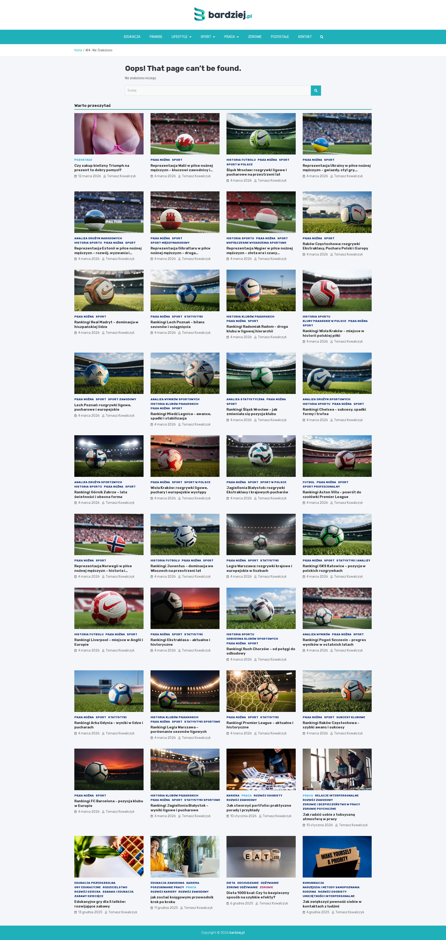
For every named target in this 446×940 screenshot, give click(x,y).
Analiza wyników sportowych (175, 399)
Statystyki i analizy (353, 560)
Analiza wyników (316, 634)
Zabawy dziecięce (88, 896)
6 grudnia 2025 (241, 903)
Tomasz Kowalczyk (121, 176)
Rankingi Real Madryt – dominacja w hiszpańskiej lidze (106, 324)
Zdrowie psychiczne (319, 808)
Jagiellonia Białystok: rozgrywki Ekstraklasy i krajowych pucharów (257, 490)
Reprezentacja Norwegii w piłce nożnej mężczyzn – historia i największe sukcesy (103, 570)
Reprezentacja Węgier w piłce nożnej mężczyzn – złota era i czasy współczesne (259, 252)
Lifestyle (179, 37)
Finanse (156, 37)
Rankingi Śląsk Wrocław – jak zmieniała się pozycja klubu (251, 411)
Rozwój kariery (164, 891)
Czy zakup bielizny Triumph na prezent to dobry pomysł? (101, 168)
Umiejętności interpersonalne (329, 896)
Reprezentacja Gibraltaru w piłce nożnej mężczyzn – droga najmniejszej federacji (180, 252)
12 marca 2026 (89, 176)
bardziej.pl (237, 933)
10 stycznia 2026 (243, 816)
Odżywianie (270, 882)
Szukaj (316, 90)
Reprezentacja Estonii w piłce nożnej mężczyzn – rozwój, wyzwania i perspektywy (108, 252)
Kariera (232, 795)
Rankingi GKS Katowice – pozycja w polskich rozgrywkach (334, 568)
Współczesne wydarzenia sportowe (256, 242)
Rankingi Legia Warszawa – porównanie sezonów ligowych (179, 729)
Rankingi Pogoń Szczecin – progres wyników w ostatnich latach (334, 642)
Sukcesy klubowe (350, 717)
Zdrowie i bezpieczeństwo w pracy (331, 804)
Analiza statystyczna (245, 399)
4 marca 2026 (165, 176)
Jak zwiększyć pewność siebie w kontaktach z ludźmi (332, 904)
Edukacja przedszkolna (94, 882)
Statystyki (193, 316)
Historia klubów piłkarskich (250, 316)
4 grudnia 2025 (317, 912)
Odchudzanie (248, 882)
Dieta (230, 882)
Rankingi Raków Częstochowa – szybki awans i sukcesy (331, 725)
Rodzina (309, 891)
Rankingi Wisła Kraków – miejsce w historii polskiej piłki (333, 333)
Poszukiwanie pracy (167, 887)
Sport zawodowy (122, 399)
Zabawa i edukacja (118, 891)
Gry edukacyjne (87, 887)
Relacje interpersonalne (337, 795)
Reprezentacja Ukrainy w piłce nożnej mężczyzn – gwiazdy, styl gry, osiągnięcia (337, 170)
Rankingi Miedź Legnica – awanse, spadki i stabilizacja (181, 416)
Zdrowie (255, 37)
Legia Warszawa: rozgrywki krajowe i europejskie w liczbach (259, 568)
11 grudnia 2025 (166, 908)
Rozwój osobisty (268, 795)
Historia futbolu (241, 159)
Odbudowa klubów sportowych (252, 638)
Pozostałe (280, 37)
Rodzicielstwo (115, 887)
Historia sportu (88, 242)
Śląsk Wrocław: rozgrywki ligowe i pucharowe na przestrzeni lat (256, 172)
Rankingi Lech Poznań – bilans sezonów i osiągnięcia (178, 324)
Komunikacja (313, 882)
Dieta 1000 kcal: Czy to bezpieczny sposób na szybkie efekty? (257, 895)
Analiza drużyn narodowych (98, 238)
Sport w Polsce (239, 164)
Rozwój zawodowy (241, 800)
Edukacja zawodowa (167, 882)
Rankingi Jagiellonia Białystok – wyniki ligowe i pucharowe (179, 807)
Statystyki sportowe (202, 721)
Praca (229, 37)
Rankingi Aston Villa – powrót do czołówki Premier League (332, 494)
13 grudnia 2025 (90, 912)
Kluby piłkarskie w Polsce (324, 321)
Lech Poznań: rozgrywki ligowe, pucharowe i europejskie (102, 407)
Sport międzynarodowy (170, 242)
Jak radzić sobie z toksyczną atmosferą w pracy (329, 816)
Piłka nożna (160, 159)
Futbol (309, 482)
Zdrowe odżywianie (242, 887)
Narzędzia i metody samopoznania (331, 887)
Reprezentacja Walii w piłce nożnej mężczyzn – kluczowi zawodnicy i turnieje (182, 170)
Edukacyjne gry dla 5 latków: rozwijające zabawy (100, 904)
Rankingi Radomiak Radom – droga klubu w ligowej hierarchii (257, 328)
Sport (206, 37)
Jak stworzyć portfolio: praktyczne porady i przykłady (258, 807)
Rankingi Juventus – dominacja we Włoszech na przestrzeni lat (182, 568)
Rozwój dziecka (87, 891)
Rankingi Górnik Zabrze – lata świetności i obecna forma (100, 494)
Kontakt (305, 37)
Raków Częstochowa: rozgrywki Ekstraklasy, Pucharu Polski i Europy (335, 246)
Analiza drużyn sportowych (326, 399)
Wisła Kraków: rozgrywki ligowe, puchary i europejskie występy (179, 490)
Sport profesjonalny (321, 486)
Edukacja (132, 37)
